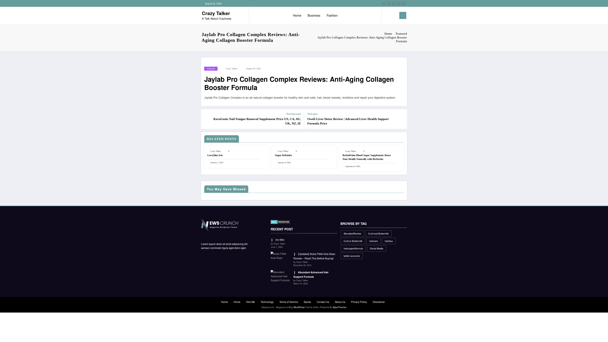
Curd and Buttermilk (378, 233)
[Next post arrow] (402, 119)
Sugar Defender (283, 155)
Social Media (376, 248)
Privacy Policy (359, 302)
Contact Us (323, 302)
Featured (211, 68)
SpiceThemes (339, 307)
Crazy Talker (216, 13)
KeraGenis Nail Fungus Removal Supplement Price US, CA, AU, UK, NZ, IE (257, 121)
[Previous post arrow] (205, 119)
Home (297, 15)
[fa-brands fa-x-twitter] (389, 3)
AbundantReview (352, 233)
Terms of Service (288, 302)
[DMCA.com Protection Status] (280, 221)
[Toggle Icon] (402, 15)
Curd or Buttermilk (353, 241)
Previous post (293, 114)
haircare (373, 241)
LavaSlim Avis (215, 155)
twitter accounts (352, 255)
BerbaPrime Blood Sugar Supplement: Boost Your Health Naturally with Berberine (366, 157)
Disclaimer (379, 302)
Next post (312, 114)
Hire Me (250, 302)
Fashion (332, 15)
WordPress (299, 307)
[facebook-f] (384, 3)
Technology (267, 302)
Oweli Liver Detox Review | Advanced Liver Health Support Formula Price (348, 121)
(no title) (279, 239)
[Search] (387, 15)
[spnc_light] (393, 15)
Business (314, 15)
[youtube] (404, 3)
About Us (340, 302)
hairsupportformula (353, 248)
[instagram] (399, 3)
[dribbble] (394, 3)
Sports (307, 302)
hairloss (389, 241)
